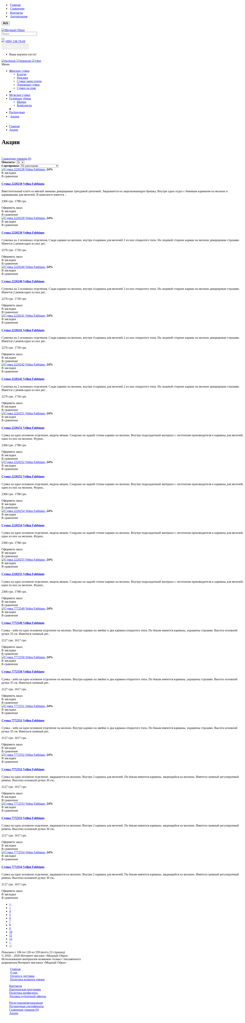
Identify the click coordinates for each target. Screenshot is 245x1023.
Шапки (21, 102)
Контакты (15, 986)
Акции (13, 129)
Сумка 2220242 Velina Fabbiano (23, 378)
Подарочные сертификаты (26, 1006)
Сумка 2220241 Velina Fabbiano (23, 330)
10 (10, 931)
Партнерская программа (25, 989)
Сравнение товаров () (24, 1009)
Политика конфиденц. (23, 992)
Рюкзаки (22, 77)
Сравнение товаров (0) (16, 158)
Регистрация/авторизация (26, 1002)
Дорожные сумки (28, 84)
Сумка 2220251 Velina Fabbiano (23, 427)
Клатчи (21, 74)
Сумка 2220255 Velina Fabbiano (23, 574)
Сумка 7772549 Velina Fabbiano (23, 622)
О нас (14, 972)
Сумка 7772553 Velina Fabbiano (23, 818)
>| (10, 945)
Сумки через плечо (29, 81)
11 (10, 935)
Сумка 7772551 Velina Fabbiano (23, 720)
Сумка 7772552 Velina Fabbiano (23, 769)
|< (10, 904)
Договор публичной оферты (27, 996)
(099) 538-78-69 (15, 41)
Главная (14, 126)
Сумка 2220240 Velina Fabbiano (23, 281)
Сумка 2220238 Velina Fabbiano (23, 183)
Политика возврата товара (27, 979)
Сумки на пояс (26, 88)
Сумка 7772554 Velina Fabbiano (23, 867)
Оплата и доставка (22, 976)
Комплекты (24, 105)
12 (10, 938)
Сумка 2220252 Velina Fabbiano (23, 476)
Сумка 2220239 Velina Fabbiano (23, 232)
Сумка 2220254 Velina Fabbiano (23, 525)
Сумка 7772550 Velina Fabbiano (23, 671)
